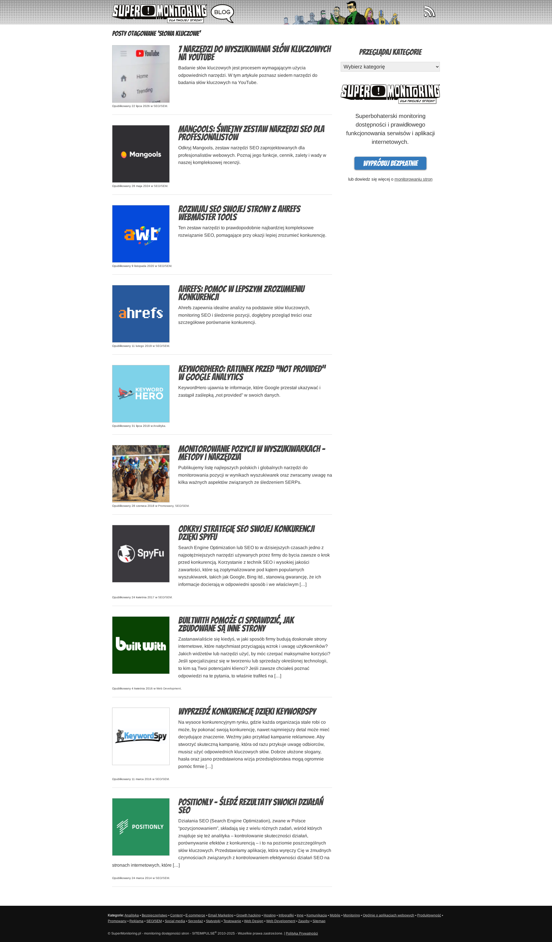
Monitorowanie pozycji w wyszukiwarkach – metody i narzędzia (251, 453)
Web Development (168, 688)
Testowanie (232, 921)
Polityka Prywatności (302, 933)
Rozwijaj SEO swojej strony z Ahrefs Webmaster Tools (239, 213)
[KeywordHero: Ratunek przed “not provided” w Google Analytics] (141, 393)
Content (176, 915)
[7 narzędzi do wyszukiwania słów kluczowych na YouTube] (141, 73)
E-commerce (195, 915)
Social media (175, 921)
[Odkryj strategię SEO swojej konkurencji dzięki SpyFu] (141, 553)
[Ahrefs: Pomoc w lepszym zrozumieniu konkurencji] (141, 313)
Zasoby (304, 921)
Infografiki (286, 915)
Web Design (253, 921)
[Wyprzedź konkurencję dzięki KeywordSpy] (141, 735)
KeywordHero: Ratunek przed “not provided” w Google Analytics (251, 373)
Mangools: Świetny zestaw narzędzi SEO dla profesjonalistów (251, 133)
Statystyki (213, 921)
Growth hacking (248, 915)
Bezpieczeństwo (154, 915)
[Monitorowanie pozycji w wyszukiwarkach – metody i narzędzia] (141, 473)
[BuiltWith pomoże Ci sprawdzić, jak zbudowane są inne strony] (141, 644)
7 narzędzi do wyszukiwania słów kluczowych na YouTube (254, 53)
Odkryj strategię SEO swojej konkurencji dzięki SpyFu (246, 533)
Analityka (159, 425)
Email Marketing (220, 915)
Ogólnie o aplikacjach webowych (388, 915)
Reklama (136, 921)
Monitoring (351, 915)
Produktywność (429, 915)
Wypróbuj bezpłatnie (390, 163)
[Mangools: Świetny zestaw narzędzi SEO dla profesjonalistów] (141, 153)
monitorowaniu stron (413, 179)
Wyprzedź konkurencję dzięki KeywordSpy (247, 711)
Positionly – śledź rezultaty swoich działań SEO (250, 806)
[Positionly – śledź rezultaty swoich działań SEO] (141, 826)
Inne (300, 915)
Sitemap (319, 921)
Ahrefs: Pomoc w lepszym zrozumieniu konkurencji (241, 293)
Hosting (270, 915)
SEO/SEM (160, 106)
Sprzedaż (195, 921)
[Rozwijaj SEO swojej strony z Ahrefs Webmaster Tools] (141, 233)
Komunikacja (316, 915)
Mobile (335, 915)
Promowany (165, 505)
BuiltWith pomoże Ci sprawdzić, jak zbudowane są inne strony (236, 624)
